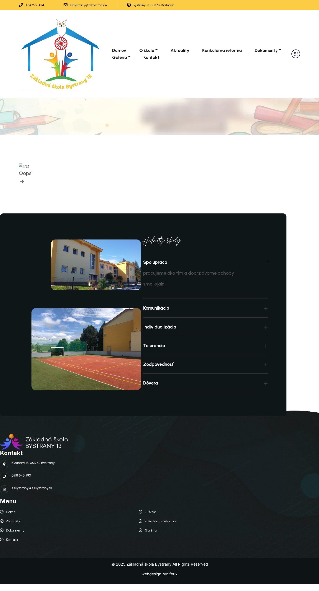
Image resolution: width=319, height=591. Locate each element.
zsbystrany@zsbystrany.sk (88, 5)
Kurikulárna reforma (222, 50)
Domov (119, 50)
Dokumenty (266, 50)
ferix (173, 574)
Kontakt (151, 57)
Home (11, 512)
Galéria (119, 57)
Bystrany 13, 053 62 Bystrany (153, 5)
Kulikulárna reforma (160, 521)
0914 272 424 (34, 5)
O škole (146, 50)
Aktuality (180, 50)
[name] (62, 54)
